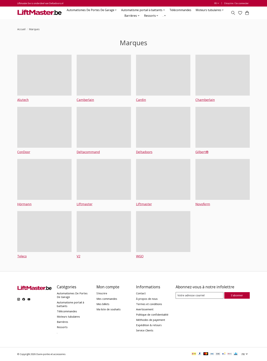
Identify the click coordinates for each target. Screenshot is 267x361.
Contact (141, 293)
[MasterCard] (205, 354)
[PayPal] (199, 354)
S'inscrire (101, 293)
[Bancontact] (224, 354)
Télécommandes (180, 10)
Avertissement (144, 309)
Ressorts (62, 327)
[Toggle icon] (233, 13)
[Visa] (212, 354)
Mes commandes (106, 299)
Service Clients (144, 330)
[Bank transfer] (218, 354)
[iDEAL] (194, 354)
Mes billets (102, 304)
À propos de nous (147, 299)
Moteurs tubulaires (68, 316)
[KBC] (235, 354)
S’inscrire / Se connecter (236, 3)
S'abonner (237, 295)
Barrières (62, 322)
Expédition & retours (149, 325)
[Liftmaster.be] (39, 13)
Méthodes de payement (150, 320)
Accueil (21, 29)
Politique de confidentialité (152, 314)
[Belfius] (229, 354)
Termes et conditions (149, 304)
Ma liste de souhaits (108, 309)
